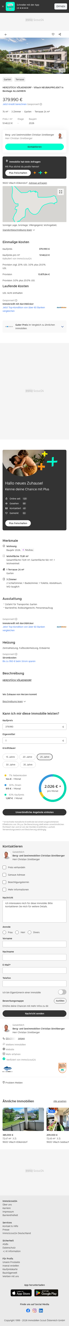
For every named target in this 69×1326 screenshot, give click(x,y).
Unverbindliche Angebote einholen (35, 812)
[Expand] (60, 192)
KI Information (13, 1251)
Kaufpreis (8, 720)
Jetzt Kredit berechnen (15, 104)
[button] (34, 56)
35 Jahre (27, 764)
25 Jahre (44, 756)
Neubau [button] (29, 550)
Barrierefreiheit (10, 1215)
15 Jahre (10, 756)
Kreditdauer (9, 748)
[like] (54, 34)
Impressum (8, 1211)
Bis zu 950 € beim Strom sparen (19, 661)
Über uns (7, 1204)
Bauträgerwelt (10, 1272)
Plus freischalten (18, 172)
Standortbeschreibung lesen (17, 230)
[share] (60, 34)
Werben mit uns (11, 1276)
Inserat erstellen (11, 1265)
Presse (6, 1229)
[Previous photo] (5, 55)
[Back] (6, 34)
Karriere (7, 1208)
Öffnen (60, 6)
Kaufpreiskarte (10, 1269)
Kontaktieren (35, 146)
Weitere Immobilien (16, 1044)
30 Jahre (10, 764)
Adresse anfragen (38, 183)
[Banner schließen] (2, 6)
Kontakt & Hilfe (10, 1226)
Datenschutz (9, 1247)
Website (10, 1049)
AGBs (5, 1244)
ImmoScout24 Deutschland (17, 1233)
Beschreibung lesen (13, 701)
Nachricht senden (34, 1013)
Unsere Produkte (11, 1262)
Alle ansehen (59, 1101)
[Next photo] (64, 55)
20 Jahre (27, 756)
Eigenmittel (9, 734)
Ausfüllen (60, 1001)
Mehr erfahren (13, 1054)
